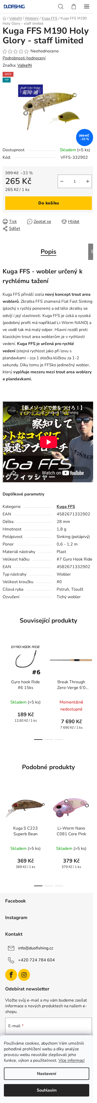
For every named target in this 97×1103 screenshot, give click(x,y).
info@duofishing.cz (35, 948)
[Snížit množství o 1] (62, 181)
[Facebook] (11, 975)
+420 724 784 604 (36, 960)
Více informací (71, 1060)
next (91, 663)
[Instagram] (24, 975)
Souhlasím (47, 1090)
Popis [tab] (48, 251)
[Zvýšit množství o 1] (88, 181)
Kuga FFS (66, 506)
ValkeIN (24, 65)
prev (5, 663)
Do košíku (48, 203)
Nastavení (46, 1074)
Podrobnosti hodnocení (24, 58)
